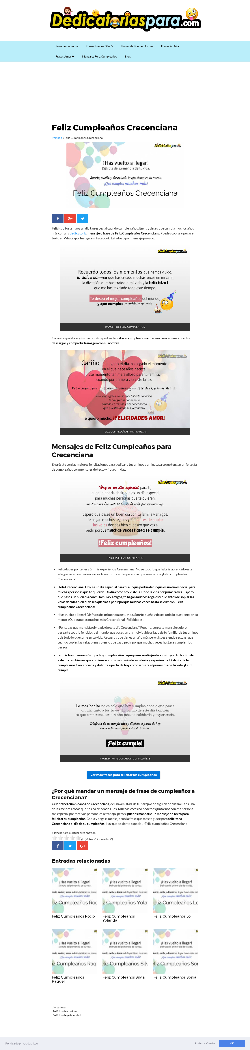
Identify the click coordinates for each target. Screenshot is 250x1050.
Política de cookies (65, 1011)
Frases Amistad (170, 46)
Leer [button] (36, 1043)
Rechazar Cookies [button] (205, 1043)
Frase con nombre (66, 46)
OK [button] (232, 1043)
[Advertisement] (125, 89)
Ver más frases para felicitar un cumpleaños (123, 775)
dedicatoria (78, 233)
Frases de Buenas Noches (137, 46)
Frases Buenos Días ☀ (99, 46)
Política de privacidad (67, 1015)
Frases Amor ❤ (64, 56)
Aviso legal (60, 1007)
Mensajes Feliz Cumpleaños (99, 56)
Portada (57, 137)
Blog (127, 56)
